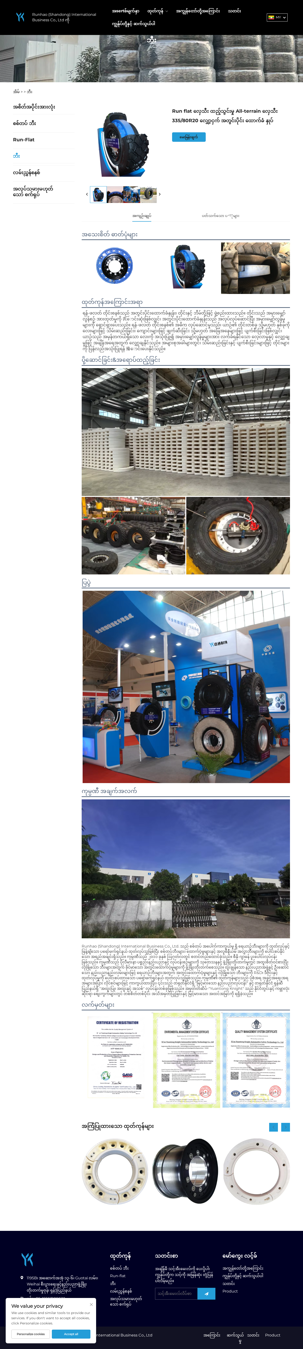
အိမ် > (18, 92)
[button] (273, 1127)
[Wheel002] (185, 1171)
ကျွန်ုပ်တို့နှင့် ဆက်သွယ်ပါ (133, 23)
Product (230, 1291)
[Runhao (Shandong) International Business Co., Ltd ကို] (20, 17)
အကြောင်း (211, 1335)
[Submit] (206, 1294)
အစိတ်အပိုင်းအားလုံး (34, 107)
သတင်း (234, 11)
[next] (159, 194)
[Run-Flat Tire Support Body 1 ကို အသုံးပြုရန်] (115, 1171)
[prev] (87, 194)
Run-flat (24, 139)
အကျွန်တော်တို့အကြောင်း (198, 11)
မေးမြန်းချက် (189, 137)
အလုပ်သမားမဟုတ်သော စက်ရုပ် (33, 191)
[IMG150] (256, 1171)
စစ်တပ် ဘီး (24, 123)
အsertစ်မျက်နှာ (125, 11)
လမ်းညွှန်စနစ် (26, 172)
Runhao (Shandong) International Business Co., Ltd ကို (64, 17)
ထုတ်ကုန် (155, 11)
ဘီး (29, 92)
